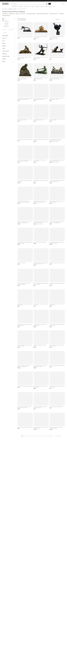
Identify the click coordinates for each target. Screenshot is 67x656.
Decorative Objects (10, 8)
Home (3, 8)
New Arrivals (14, 6)
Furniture (20, 6)
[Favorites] (62, 3)
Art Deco (15, 8)
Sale (54, 6)
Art (29, 6)
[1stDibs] (5, 4)
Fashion (42, 6)
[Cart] (63, 3)
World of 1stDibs (48, 6)
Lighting (25, 6)
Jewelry (32, 6)
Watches (37, 6)
